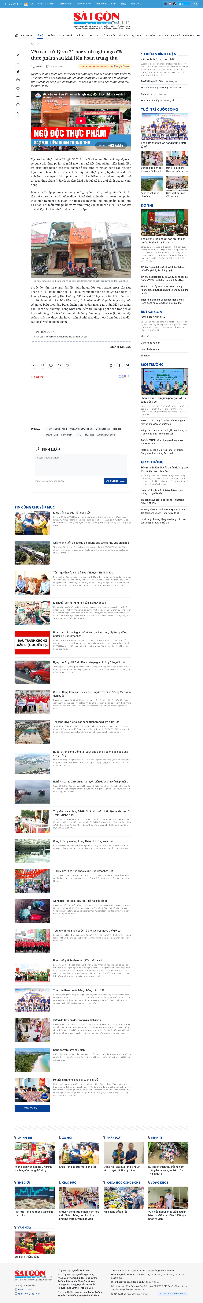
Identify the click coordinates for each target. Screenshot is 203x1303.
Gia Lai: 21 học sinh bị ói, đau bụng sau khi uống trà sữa (62, 336)
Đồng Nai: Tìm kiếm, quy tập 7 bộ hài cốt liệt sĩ (80, 900)
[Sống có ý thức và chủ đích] (32, 1060)
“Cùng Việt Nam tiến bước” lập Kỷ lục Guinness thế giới (85, 930)
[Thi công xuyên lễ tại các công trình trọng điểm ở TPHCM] (32, 732)
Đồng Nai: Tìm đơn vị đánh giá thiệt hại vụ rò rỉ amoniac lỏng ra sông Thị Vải (164, 432)
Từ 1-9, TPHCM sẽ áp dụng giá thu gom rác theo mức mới (163, 442)
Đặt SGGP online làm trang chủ (173, 1294)
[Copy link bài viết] (18, 96)
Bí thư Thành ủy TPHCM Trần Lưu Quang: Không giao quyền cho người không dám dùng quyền (164, 290)
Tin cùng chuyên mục (35, 506)
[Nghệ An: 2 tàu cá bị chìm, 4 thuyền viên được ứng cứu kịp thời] (32, 792)
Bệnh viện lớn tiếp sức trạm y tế (157, 100)
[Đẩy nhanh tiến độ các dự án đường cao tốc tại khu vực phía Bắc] (32, 553)
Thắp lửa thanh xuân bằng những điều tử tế (78, 990)
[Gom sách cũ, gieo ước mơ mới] (177, 183)
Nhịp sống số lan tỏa (116, 1211)
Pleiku (78, 434)
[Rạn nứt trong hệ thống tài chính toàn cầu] (35, 1198)
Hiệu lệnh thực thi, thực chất (157, 59)
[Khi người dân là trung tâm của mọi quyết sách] (32, 613)
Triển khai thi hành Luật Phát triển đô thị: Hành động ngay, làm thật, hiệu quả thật (162, 301)
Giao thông (152, 461)
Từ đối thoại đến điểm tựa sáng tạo (159, 81)
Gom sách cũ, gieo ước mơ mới (175, 195)
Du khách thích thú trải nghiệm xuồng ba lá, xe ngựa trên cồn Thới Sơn (166, 1170)
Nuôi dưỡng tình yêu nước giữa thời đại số (77, 960)
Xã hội (40, 35)
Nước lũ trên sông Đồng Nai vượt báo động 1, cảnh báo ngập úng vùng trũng (90, 753)
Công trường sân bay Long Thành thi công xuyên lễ (83, 841)
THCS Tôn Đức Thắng (56, 429)
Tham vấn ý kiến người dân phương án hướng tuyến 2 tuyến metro (163, 240)
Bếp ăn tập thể (103, 429)
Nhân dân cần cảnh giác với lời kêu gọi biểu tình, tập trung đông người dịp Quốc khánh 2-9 (90, 634)
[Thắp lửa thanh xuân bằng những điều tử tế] (32, 1000)
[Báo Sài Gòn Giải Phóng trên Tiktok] (174, 3)
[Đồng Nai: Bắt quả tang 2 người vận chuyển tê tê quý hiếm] (124, 1153)
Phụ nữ (175, 35)
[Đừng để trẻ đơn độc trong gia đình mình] (32, 1030)
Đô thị (147, 205)
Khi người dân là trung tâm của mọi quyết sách (80, 602)
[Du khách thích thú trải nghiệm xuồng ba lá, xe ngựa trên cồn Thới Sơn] (168, 1153)
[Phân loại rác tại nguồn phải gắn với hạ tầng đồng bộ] (164, 381)
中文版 (123, 4)
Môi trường (152, 364)
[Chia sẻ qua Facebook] (18, 63)
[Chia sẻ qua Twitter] (18, 71)
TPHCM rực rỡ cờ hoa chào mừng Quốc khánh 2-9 (82, 871)
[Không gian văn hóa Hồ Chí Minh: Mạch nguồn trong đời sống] (35, 1153)
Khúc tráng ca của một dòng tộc (72, 512)
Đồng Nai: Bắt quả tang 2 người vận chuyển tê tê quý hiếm (122, 1168)
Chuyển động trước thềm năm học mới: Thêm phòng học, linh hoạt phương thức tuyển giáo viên (79, 1215)
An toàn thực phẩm (106, 434)
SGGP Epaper (136, 4)
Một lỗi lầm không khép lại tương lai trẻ (75, 1079)
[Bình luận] (18, 104)
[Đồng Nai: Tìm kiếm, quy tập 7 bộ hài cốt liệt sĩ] (32, 911)
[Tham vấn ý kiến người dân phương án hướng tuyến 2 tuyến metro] (164, 222)
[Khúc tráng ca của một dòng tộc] (32, 523)
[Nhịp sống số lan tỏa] (124, 1198)
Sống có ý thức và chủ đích (69, 1049)
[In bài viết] (18, 88)
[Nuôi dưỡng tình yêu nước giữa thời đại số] (32, 970)
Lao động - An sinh (156, 35)
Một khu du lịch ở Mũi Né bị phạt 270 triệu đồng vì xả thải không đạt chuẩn (162, 452)
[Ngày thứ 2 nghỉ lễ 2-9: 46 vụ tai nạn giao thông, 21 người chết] (32, 672)
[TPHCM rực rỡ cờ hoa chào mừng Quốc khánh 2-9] (32, 881)
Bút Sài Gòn (151, 311)
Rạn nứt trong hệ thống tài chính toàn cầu (34, 1213)
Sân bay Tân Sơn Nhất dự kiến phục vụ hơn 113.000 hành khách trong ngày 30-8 (163, 511)
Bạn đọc (137, 35)
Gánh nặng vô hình (150, 342)
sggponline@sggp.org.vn (29, 1293)
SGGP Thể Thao (84, 4)
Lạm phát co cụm (150, 349)
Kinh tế (67, 35)
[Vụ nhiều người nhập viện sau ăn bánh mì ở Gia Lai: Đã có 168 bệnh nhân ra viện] (168, 1198)
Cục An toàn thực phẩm (81, 429)
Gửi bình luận (117, 481)
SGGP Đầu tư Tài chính (106, 4)
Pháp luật (53, 35)
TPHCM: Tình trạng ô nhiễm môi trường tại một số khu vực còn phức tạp (163, 422)
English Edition (65, 4)
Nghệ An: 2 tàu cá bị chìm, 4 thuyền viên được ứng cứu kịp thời (89, 781)
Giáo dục (94, 35)
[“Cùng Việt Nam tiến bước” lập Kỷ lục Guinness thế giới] (32, 941)
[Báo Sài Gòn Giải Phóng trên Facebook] (165, 3)
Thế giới (80, 35)
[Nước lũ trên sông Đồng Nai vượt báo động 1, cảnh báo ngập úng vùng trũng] (32, 762)
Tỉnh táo (145, 355)
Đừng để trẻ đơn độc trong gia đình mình (77, 1020)
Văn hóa (123, 35)
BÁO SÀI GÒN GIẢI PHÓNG (102, 20)
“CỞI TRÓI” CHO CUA (153, 317)
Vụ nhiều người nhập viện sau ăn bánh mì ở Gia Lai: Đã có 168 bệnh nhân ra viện (167, 1215)
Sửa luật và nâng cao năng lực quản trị (161, 87)
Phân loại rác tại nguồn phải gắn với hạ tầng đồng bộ (163, 400)
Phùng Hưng (52, 434)
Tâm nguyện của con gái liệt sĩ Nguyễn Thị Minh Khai (83, 572)
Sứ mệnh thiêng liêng (27, 1256)
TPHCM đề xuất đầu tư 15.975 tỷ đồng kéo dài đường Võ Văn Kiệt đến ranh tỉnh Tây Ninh (164, 278)
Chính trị (27, 35)
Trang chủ (17, 36)
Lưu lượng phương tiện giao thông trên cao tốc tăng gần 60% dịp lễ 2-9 (163, 521)
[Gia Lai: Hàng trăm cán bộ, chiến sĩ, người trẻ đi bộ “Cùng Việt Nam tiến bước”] (32, 702)
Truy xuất (89, 434)
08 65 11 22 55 (25, 1289)
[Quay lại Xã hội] (18, 113)
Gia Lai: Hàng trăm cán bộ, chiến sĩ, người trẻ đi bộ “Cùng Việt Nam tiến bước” (92, 694)
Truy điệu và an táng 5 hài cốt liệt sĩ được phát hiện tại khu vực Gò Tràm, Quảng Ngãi (92, 813)
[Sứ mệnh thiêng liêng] (35, 1243)
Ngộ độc (117, 429)
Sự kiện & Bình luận (158, 53)
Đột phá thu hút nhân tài (153, 94)
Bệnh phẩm (66, 434)
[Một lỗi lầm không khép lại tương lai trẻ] (32, 1090)
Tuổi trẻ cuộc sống (159, 109)
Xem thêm (30, 1108)
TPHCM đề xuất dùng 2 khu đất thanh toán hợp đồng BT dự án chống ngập (163, 269)
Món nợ (144, 336)
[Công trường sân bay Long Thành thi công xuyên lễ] (32, 851)
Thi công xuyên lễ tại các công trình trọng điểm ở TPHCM (86, 721)
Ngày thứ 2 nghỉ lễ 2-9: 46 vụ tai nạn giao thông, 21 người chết (89, 662)
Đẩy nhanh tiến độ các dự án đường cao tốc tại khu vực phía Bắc (91, 542)
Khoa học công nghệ (123, 1182)
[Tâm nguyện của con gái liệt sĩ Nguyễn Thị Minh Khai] (32, 583)
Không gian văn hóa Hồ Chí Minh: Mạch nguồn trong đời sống (33, 1168)
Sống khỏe (108, 35)
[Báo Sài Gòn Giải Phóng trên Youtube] (170, 3)
